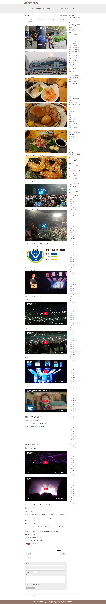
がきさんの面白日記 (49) (74, 49)
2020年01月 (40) (72, 350)
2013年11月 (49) (72, 493)
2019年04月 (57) (72, 367)
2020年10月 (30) (72, 333)
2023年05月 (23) (72, 273)
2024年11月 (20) (72, 238)
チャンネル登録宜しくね (36, 543)
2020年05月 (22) (72, 342)
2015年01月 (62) (72, 466)
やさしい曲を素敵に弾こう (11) (74, 58)
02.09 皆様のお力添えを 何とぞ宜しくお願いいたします (74, 188)
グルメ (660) (71, 73)
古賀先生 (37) (72, 96)
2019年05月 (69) (72, 365)
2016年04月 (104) (72, 437)
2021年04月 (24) (72, 321)
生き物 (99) (71, 121)
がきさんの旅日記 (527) (73, 43)
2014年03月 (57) (72, 485)
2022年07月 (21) (72, 292)
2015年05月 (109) (72, 458)
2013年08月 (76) (72, 499)
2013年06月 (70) (72, 503)
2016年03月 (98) (72, 439)
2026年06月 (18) (72, 201)
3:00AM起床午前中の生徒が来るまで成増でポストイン (74, 25)
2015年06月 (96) (72, 456)
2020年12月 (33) (72, 329)
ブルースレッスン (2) (73, 85)
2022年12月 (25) (72, 282)
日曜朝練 (70, 27)
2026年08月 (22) (72, 197)
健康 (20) (71, 94)
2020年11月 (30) (72, 331)
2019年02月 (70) (72, 371)
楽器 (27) (71, 115)
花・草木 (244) (72, 136)
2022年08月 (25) (72, 290)
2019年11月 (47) (72, 354)
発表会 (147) (71, 125)
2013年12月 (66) (72, 491)
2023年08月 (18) (72, 267)
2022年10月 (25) (72, 286)
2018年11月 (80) (72, 377)
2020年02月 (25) (72, 348)
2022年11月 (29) (72, 284)
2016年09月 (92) (72, 427)
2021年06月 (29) (72, 317)
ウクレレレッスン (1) (73, 64)
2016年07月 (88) (72, 431)
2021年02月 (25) (72, 325)
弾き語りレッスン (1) (73, 109)
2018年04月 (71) (72, 391)
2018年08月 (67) (72, 383)
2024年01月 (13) (72, 257)
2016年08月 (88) (72, 429)
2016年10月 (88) (72, 425)
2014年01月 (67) (72, 489)
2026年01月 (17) (72, 211)
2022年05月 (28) (72, 296)
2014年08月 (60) (72, 476)
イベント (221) (72, 62)
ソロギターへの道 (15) (73, 81)
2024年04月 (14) (72, 251)
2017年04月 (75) (72, 414)
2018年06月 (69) (72, 387)
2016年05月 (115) (72, 435)
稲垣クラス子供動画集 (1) (74, 127)
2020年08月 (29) (72, 336)
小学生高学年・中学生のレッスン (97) (74, 105)
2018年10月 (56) (72, 379)
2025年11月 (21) (72, 215)
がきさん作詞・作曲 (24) (74, 51)
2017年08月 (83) (72, 406)
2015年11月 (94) (72, 447)
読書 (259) (71, 140)
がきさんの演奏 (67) (73, 45)
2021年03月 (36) (72, 323)
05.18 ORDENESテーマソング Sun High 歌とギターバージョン (74, 183)
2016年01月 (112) (72, 443)
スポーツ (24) (72, 79)
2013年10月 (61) (72, 495)
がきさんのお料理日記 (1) (74, 41)
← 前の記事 (28, 553)
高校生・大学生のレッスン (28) (74, 148)
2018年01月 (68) (72, 396)
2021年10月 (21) (72, 309)
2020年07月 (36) (72, 338)
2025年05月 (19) (72, 226)
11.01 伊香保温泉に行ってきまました (74, 171)
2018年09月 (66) (72, 381)
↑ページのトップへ (28, 595)
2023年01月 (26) (72, 280)
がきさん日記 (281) (73, 53)
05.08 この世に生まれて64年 (74, 168)
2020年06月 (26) (72, 340)
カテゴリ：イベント (63, 15)
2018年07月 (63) (72, 385)
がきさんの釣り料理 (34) (74, 47)
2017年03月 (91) (72, 416)
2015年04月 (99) (72, 460)
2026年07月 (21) (72, 199)
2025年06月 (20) (72, 224)
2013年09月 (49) (72, 497)
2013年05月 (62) (72, 505)
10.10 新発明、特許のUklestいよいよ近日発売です (74, 175)
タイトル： (28, 563)
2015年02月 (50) (72, 464)
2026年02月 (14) (72, 209)
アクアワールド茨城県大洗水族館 (74, 18)
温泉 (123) (71, 117)
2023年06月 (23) (72, 271)
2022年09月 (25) (72, 288)
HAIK (64, 602)
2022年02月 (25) (72, 302)
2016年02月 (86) (72, 441)
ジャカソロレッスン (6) (73, 77)
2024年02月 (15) (72, 255)
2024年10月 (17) (72, 240)
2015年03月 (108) (72, 462)
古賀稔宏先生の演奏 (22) (74, 98)
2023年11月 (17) (72, 261)
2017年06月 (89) (72, 410)
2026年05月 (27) (72, 203)
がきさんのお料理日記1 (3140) (73, 35)
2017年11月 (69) (72, 400)
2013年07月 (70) (72, 501)
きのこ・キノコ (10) (73, 55)
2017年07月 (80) (72, 408)
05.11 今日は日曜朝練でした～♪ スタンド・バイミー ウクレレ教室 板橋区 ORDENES (74, 161)
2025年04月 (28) (72, 228)
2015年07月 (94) (72, 454)
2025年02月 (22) (72, 232)
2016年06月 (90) (72, 433)
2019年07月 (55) (72, 362)
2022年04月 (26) (72, 298)
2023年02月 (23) (72, 278)
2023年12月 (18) (72, 259)
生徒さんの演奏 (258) (73, 123)
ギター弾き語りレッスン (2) (74, 71)
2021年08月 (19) (72, 313)
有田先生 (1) (71, 113)
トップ (34, 595)
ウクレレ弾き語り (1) (73, 66)
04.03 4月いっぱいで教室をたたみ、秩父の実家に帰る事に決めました (74, 156)
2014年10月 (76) (72, 472)
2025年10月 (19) (72, 217)
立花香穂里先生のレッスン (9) (74, 130)
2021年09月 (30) (72, 311)
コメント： (28, 574)
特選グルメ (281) (72, 119)
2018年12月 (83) (72, 375)
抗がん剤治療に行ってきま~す (74, 21)
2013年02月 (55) (72, 510)
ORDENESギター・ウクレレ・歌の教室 (46, 601)
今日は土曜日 (71, 29)
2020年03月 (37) (72, 346)
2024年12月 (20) (72, 236)
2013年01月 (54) (72, 512)
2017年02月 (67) (72, 418)
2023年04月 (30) (72, 275)
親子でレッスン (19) (73, 138)
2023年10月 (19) (72, 263)
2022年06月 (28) (72, 294)
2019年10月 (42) (72, 356)
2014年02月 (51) (72, 487)
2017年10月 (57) (72, 402)
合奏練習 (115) (72, 100)
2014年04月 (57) (72, 483)
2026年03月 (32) (72, 207)
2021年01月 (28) (72, 327)
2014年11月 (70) (72, 470)
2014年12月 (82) (72, 468)
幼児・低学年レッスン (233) (74, 107)
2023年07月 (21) (72, 269)
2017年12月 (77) (72, 398)
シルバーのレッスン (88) (74, 75)
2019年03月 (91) (72, 369)
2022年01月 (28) (72, 304)
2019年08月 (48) (72, 360)
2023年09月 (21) (72, 265)
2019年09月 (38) (72, 358)
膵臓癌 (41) (71, 134)
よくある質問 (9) (72, 60)
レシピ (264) (71, 89)
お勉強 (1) (71, 39)
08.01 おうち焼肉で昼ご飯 (74, 165)
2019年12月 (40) (72, 352)
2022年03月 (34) (72, 300)
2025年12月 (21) (72, 213)
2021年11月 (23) (72, 307)
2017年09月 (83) (72, 404)
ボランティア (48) (72, 87)
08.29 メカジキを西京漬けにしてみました (74, 179)
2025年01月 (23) (72, 234)
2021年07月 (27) (72, 315)
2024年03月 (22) (72, 253)
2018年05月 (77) (72, 389)
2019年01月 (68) (72, 373)
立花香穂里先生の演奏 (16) (74, 132)
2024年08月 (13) (72, 244)
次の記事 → (63, 553)
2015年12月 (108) (72, 445)
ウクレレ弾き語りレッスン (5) (74, 69)
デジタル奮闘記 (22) (73, 83)
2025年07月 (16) (72, 222)
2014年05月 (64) (72, 481)
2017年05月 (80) (72, 412)
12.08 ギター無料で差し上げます (74, 192)
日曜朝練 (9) (71, 111)
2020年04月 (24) (72, 344)
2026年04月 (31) (72, 205)
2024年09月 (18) (72, 242)
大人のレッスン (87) (73, 102)
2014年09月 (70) (72, 474)
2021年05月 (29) (72, 319)
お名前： (27, 567)
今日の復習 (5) (72, 92)
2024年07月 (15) (72, 246)
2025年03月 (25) (72, 230)
